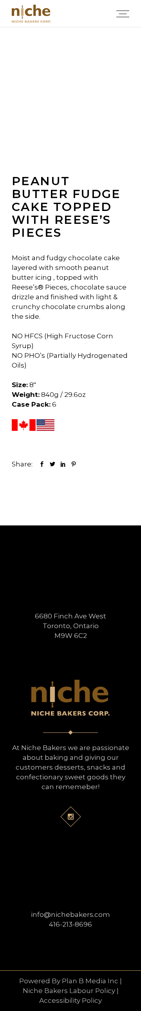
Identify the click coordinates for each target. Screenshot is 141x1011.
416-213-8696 (70, 924)
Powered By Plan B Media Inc (68, 981)
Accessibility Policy (70, 1000)
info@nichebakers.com (70, 914)
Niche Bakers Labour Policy (69, 991)
